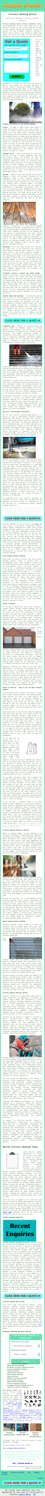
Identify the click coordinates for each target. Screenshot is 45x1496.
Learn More (25, 1494)
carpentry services (14, 1402)
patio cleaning (24, 1415)
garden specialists (10, 1401)
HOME (20, 10)
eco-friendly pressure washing (26, 1253)
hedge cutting (8, 1410)
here (39, 1324)
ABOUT (28, 10)
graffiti (39, 1103)
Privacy (40, 1478)
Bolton (36, 524)
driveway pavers (26, 1417)
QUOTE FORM (7, 1212)
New (29, 1472)
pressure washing (35, 36)
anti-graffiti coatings (28, 1093)
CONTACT (33, 10)
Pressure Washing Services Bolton (17, 1331)
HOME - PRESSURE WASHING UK (22, 1463)
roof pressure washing (31, 1170)
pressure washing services (16, 1324)
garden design (8, 1419)
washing (32, 282)
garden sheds (17, 1404)
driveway (24, 298)
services (28, 1420)
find (8, 1305)
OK (34, 1494)
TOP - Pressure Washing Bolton (14, 1448)
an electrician (34, 1411)
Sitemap (4, 1472)
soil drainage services (11, 1411)
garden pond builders (17, 1413)
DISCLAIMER (39, 10)
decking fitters (28, 1410)
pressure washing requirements (19, 1208)
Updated (36, 1472)
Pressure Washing (17, 1472)
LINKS (24, 10)
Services (5, 1474)
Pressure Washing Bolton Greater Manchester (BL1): (22, 24)
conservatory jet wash (19, 1189)
